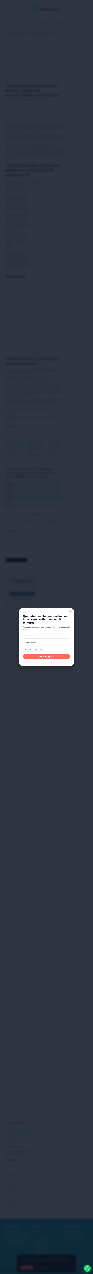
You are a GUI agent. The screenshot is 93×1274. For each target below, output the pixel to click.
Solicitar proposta (46, 656)
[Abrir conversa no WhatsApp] (87, 1268)
